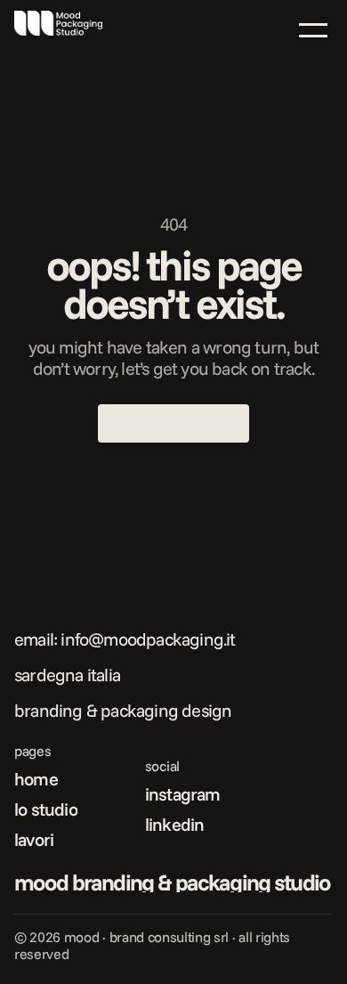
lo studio (45, 809)
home (36, 779)
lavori (33, 839)
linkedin (175, 824)
